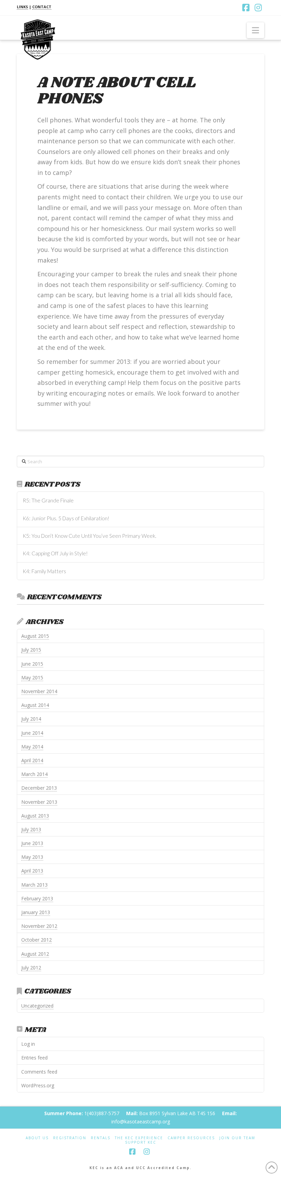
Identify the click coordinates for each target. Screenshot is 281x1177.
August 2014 (35, 705)
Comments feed (39, 1071)
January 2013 (35, 912)
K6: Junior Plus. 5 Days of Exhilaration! (66, 518)
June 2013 (32, 843)
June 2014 (32, 733)
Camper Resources (191, 1138)
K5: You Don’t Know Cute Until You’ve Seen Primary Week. (89, 536)
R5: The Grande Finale (48, 500)
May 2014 (32, 746)
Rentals (100, 1138)
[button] (255, 30)
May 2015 (32, 677)
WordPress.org (37, 1085)
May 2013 (32, 857)
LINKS (22, 6)
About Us (37, 1138)
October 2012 (36, 939)
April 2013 (32, 870)
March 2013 (34, 884)
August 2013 (35, 815)
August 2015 (35, 636)
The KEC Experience (139, 1138)
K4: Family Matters (44, 571)
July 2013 (31, 829)
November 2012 (39, 926)
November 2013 (39, 802)
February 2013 (37, 898)
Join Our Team (237, 1138)
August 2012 (35, 954)
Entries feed (34, 1057)
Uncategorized (37, 1005)
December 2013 (39, 788)
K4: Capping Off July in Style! (55, 553)
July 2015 (31, 649)
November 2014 (39, 691)
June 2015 (32, 663)
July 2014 (31, 718)
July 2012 (31, 967)
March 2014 (34, 774)
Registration (69, 1138)
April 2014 (32, 760)
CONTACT (41, 6)
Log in (28, 1044)
